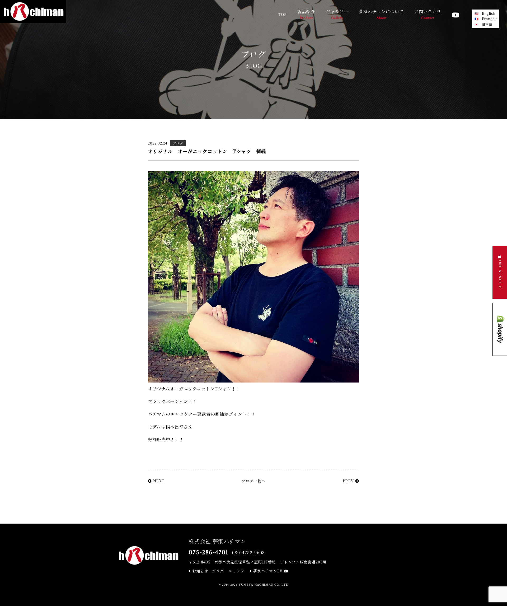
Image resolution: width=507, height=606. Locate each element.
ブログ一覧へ (253, 480)
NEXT (158, 480)
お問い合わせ (427, 14)
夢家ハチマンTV (268, 571)
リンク (238, 571)
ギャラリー (337, 14)
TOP (282, 14)
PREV (349, 480)
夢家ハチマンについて (381, 14)
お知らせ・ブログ (207, 571)
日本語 (487, 24)
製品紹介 (306, 14)
